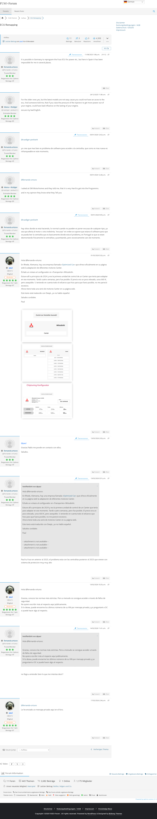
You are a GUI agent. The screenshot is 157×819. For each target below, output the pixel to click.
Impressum (120, 30)
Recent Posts (19, 11)
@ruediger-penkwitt (29, 139)
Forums (6, 11)
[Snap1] (47, 416)
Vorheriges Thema (100, 749)
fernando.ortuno (11, 67)
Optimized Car (68, 264)
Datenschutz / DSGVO (125, 27)
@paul (23, 443)
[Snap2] (47, 340)
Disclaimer (120, 22)
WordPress (91, 814)
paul (21, 41)
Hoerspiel (31, 786)
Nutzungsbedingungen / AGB (128, 25)
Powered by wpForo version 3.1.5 (146, 799)
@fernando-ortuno (29, 180)
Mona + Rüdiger (10, 107)
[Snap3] (47, 379)
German (130, 2)
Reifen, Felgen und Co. (62, 786)
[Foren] (2, 18)
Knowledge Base (105, 809)
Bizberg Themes (115, 814)
